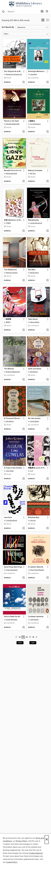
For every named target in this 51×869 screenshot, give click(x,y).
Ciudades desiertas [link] (35, 617)
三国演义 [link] (31, 121)
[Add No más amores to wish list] (47, 429)
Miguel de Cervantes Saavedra (14, 74)
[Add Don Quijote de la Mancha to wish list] (23, 82)
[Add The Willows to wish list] (23, 379)
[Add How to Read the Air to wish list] (23, 627)
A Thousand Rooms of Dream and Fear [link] (13, 418)
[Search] (3, 11)
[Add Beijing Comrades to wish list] (47, 181)
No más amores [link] (34, 418)
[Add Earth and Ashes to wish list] (47, 379)
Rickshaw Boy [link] (33, 517)
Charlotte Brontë (11, 520)
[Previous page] (16, 637)
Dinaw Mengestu (11, 620)
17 (30, 637)
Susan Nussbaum (12, 570)
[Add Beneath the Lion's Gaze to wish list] (23, 181)
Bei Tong (33, 173)
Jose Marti (33, 74)
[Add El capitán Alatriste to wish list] (47, 577)
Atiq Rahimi (34, 372)
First (20, 643)
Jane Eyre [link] (8, 517)
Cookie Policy (11, 862)
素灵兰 (8, 322)
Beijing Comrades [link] (35, 170)
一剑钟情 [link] (7, 319)
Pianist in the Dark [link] (11, 121)
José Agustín (34, 620)
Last (32, 643)
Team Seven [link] (33, 319)
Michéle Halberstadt (12, 124)
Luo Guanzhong (35, 124)
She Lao (33, 520)
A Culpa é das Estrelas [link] (13, 468)
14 (20, 637)
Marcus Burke (34, 322)
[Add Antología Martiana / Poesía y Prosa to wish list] (47, 82)
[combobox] (20, 11)
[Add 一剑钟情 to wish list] (23, 330)
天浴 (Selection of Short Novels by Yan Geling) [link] (13, 220)
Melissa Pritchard (11, 273)
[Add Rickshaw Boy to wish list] (47, 528)
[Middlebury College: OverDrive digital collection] (25, 4)
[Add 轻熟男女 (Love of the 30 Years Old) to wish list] (47, 478)
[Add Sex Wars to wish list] (47, 280)
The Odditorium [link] (10, 270)
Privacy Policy (21, 841)
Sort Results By (8, 27)
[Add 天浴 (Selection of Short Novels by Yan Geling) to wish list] (23, 231)
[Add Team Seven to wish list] (47, 330)
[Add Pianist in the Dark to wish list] (23, 131)
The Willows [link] (9, 369)
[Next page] (36, 637)
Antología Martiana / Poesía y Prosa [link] (37, 71)
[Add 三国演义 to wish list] (47, 131)
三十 (31, 471)
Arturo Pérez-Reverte (37, 570)
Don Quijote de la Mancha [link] (13, 71)
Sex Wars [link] (31, 270)
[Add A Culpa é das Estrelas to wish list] (23, 478)
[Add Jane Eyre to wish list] (23, 528)
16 (27, 637)
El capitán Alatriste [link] (35, 567)
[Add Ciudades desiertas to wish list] (47, 627)
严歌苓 (8, 223)
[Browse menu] (47, 11)
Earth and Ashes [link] (34, 369)
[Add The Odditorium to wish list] (23, 280)
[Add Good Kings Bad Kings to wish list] (23, 577)
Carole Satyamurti (36, 223)
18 (33, 637)
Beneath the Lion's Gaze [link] (13, 170)
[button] (42, 21)
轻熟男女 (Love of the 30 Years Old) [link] (37, 468)
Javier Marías (34, 421)
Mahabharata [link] (33, 220)
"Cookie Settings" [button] (36, 853)
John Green (10, 471)
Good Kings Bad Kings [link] (13, 567)
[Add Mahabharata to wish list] (47, 231)
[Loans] (42, 12)
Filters (6, 34)
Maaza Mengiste (11, 173)
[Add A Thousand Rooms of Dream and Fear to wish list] (23, 429)
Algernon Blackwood (13, 372)
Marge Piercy (34, 273)
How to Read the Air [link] (12, 617)
